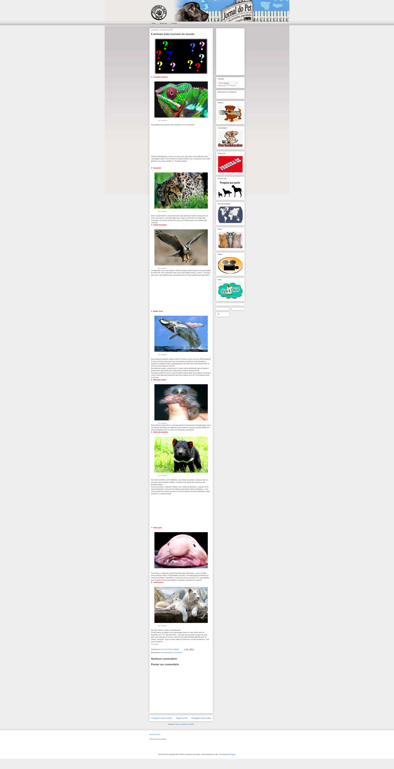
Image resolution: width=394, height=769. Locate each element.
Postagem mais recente (161, 718)
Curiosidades (178, 652)
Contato (174, 23)
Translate (233, 85)
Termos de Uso (154, 734)
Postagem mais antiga (201, 718)
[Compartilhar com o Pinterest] (193, 649)
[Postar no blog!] (187, 649)
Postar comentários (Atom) (184, 724)
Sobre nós (163, 23)
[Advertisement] (181, 140)
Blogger (232, 754)
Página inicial (182, 718)
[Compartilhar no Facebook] (191, 649)
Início (154, 23)
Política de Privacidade (157, 739)
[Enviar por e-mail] (185, 649)
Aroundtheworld (166, 652)
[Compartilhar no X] (189, 649)
